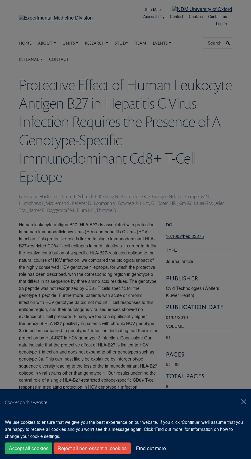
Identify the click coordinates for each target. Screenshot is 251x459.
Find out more (151, 448)
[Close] (244, 402)
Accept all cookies (28, 448)
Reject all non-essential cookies (92, 448)
